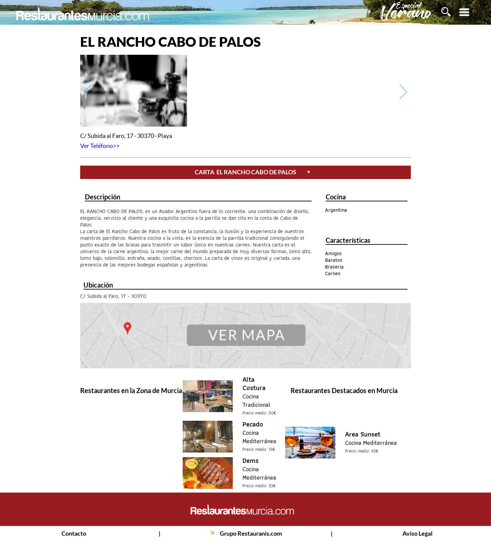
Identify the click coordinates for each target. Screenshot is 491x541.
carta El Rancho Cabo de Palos (253, 172)
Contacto (73, 533)
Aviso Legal (417, 533)
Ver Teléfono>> (100, 145)
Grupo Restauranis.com (251, 533)
